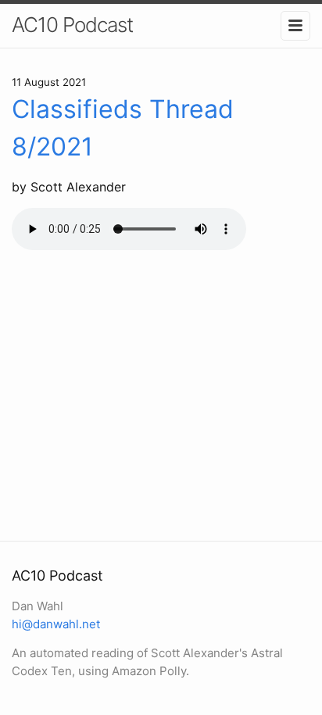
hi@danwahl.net (56, 624)
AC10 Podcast (72, 25)
